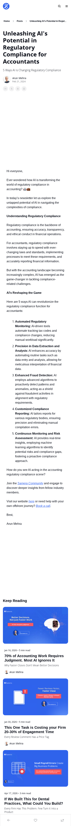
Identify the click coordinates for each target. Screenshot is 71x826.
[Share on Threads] (17, 88)
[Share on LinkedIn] (24, 88)
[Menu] (66, 6)
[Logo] (6, 6)
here (31, 501)
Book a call (43, 505)
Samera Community (30, 483)
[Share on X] (11, 88)
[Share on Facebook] (5, 88)
